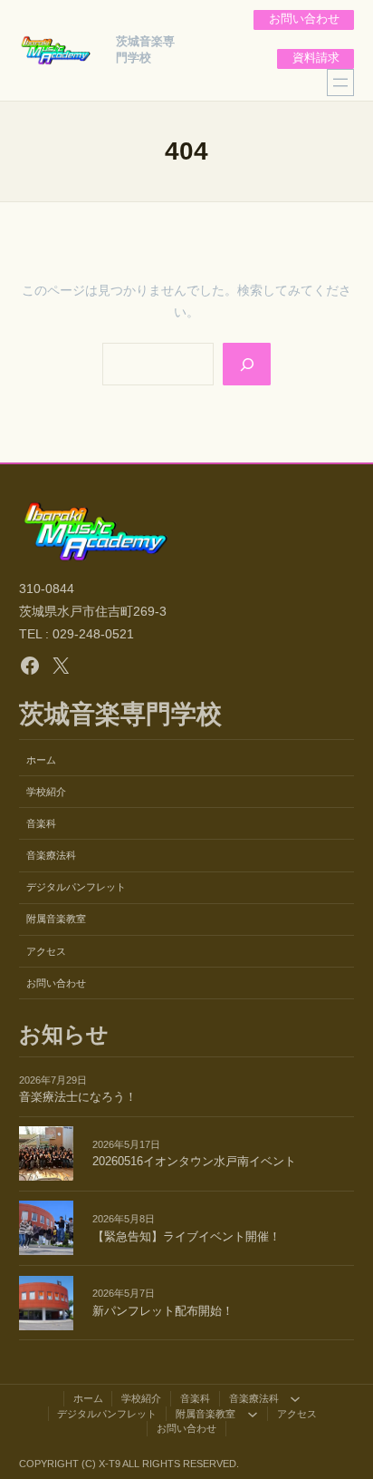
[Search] (246, 363)
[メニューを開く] (340, 82)
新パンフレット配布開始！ (163, 1311)
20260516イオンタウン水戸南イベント (194, 1161)
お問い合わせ (304, 19)
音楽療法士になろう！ (78, 1097)
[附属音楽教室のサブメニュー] (252, 1413)
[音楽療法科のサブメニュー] (295, 1398)
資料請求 (316, 58)
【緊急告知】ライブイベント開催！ (186, 1237)
